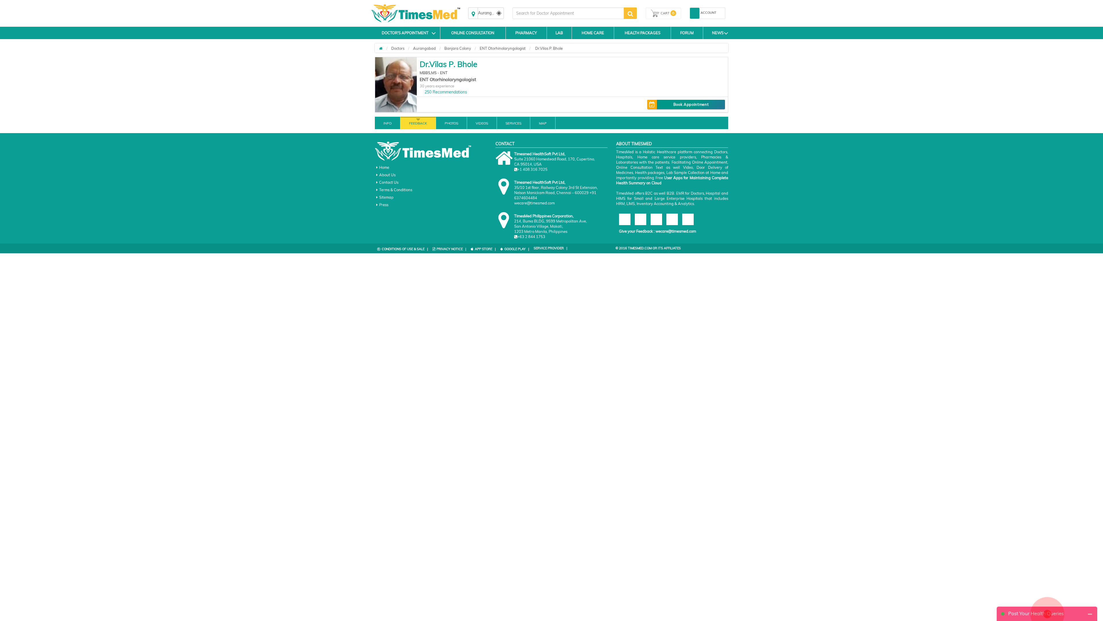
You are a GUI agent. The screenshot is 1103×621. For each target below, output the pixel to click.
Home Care (593, 32)
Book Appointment (691, 104)
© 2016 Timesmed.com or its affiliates (648, 248)
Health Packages (642, 32)
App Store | (485, 249)
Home (384, 167)
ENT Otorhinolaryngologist (503, 48)
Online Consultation (472, 32)
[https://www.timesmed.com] (381, 48)
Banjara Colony (457, 48)
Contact (504, 143)
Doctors (397, 48)
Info (387, 123)
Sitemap (386, 197)
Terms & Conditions (395, 189)
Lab (559, 32)
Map (543, 123)
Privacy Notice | (451, 249)
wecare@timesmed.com (675, 231)
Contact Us (388, 182)
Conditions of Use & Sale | (405, 249)
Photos (451, 123)
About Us (387, 174)
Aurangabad (424, 48)
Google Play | (516, 249)
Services (513, 123)
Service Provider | (550, 248)
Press (383, 204)
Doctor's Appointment (405, 32)
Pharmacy (526, 32)
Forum (687, 32)
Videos (482, 123)
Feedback (418, 123)
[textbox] (568, 13)
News (718, 32)
